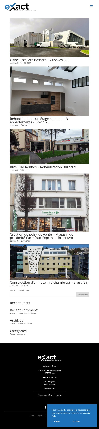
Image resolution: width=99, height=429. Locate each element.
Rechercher (83, 294)
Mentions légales (36, 416)
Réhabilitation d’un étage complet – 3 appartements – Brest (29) (39, 120)
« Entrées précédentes (19, 290)
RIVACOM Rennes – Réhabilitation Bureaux (43, 167)
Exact (15, 63)
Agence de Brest (49, 366)
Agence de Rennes (49, 377)
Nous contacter (49, 389)
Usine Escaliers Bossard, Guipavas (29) (39, 59)
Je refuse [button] (76, 421)
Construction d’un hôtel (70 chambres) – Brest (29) (49, 282)
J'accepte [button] (56, 421)
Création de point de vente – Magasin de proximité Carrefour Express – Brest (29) (41, 236)
